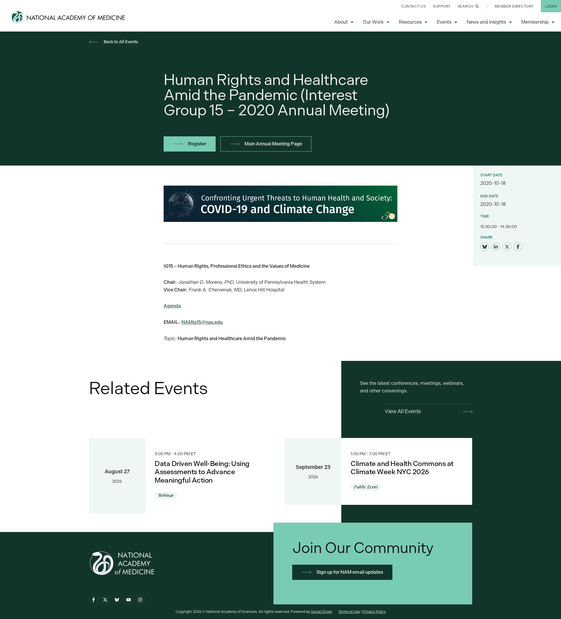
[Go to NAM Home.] (69, 17)
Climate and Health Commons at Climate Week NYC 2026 (378, 471)
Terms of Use (349, 612)
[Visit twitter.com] (507, 247)
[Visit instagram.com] (140, 599)
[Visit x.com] (105, 599)
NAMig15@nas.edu (202, 322)
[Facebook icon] (93, 599)
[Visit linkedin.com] (495, 247)
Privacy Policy (374, 612)
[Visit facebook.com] (518, 247)
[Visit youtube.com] (128, 599)
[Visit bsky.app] (484, 247)
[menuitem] (413, 6)
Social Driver (321, 612)
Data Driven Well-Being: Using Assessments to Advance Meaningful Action (182, 475)
